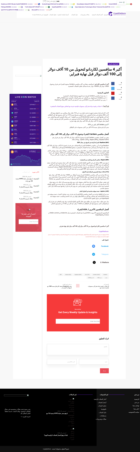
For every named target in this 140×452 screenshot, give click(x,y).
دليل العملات (74, 14)
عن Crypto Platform (37, 14)
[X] (94, 262)
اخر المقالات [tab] (26, 172)
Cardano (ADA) (96, 274)
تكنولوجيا (46, 14)
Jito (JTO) (87, 274)
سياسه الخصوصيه (134, 412)
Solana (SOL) (68, 274)
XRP (61, 274)
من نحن (136, 402)
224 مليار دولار (79, 196)
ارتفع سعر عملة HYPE (49, 1)
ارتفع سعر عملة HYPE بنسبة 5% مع (57, 413)
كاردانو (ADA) (91, 277)
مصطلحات (103, 416)
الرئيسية (106, 14)
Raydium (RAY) (78, 274)
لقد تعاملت (105, 151)
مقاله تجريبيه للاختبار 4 (26, 199)
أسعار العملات (102, 402)
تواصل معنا (136, 405)
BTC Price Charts (16, 164)
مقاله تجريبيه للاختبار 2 (26, 187)
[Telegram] (93, 254)
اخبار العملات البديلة (113, 64)
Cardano (105, 274)
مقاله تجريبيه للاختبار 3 (26, 193)
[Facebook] (93, 246)
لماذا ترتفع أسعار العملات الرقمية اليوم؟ (56, 435)
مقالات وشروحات (84, 14)
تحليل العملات (52, 14)
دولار (106, 277)
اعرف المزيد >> (25, 416)
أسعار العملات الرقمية (63, 14)
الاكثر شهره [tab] (35, 172)
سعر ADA (99, 277)
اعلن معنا (136, 409)
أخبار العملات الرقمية (97, 14)
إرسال (104, 370)
